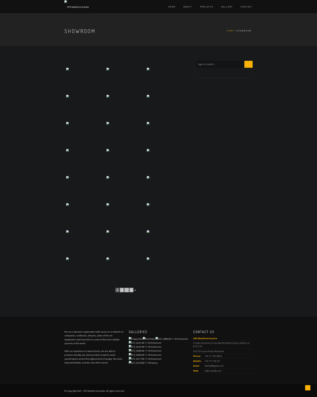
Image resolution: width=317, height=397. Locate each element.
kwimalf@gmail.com (214, 365)
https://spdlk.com (213, 370)
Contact (247, 7)
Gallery (227, 7)
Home (172, 7)
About (187, 7)
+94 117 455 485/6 (213, 356)
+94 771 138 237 (212, 360)
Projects (206, 7)
